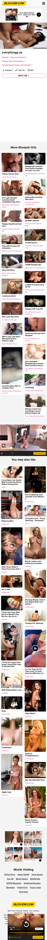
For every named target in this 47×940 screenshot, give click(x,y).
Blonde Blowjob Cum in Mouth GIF (32, 313)
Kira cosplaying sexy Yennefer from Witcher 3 (34, 497)
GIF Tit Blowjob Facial (9, 177)
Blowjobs (10, 888)
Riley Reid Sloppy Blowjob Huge (34, 247)
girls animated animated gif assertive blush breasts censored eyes (35, 363)
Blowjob (5, 57)
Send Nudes (37, 875)
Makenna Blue (7, 521)
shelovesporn (29, 759)
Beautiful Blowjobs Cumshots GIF (34, 175)
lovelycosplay (29, 502)
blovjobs (4, 572)
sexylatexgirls (29, 607)
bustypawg (5, 524)
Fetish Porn (22, 888)
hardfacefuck (6, 669)
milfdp (4, 487)
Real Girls (23, 892)
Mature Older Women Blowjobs (9, 274)
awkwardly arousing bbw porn (33, 198)
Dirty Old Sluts (8, 270)
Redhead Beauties (32, 883)
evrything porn (31, 243)
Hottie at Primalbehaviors (32, 755)
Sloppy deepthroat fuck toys (12, 225)
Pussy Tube (35, 888)
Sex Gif (10, 879)
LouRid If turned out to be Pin (34, 286)
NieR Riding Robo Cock (12, 690)
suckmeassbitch (9, 296)
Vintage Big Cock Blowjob (12, 61)
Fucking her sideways (34, 623)
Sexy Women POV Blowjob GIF (34, 370)
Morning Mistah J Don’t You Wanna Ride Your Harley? (35, 602)
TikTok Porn (9, 875)
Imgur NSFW (23, 875)
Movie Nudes (22, 879)
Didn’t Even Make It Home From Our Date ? (11, 568)
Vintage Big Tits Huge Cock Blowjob (16, 65)
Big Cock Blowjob (18, 57)
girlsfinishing (29, 783)
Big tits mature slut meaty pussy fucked (33, 562)
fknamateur (5, 750)
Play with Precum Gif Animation (11, 247)
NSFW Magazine (13, 883)
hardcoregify (6, 714)
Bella (4, 711)
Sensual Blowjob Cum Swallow (32, 340)
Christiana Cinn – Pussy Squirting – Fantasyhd (35, 519)
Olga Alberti (30, 713)
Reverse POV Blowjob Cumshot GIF (32, 203)
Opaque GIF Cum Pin (34, 309)
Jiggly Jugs (6, 792)
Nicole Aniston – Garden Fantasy (32, 821)
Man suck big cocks (10, 317)
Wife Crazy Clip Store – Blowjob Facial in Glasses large (12, 339)
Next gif (23, 76)
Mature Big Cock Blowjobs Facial (10, 206)
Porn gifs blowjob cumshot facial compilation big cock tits (11, 200)
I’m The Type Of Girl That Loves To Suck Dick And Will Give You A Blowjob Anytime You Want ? (35, 671)
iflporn (27, 523)
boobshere (28, 825)
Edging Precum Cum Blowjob (11, 251)
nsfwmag (28, 716)
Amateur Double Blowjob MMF (33, 225)
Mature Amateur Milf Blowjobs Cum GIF (11, 392)
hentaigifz (5, 693)
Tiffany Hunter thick (10, 174)
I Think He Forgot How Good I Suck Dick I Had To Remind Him (11, 664)
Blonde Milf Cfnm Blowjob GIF (35, 268)
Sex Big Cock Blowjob (9, 320)
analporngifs (6, 592)
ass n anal (6, 589)
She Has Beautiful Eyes (35, 780)
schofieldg (29, 388)
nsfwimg (27, 566)
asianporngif (29, 626)
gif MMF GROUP (32, 221)
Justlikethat (6, 747)
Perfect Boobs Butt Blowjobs (34, 391)
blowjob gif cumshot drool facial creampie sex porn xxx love (34, 168)
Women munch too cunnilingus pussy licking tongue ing (33, 411)
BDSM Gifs (35, 879)
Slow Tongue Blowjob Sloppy (34, 416)
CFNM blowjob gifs (33, 265)
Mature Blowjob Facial (9, 344)
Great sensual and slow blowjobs (35, 334)
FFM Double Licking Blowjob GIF (34, 291)
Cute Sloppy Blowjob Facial (11, 299)
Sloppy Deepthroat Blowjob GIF (11, 230)
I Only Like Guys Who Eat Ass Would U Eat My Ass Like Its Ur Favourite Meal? (11, 614)
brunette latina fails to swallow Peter (11, 387)
